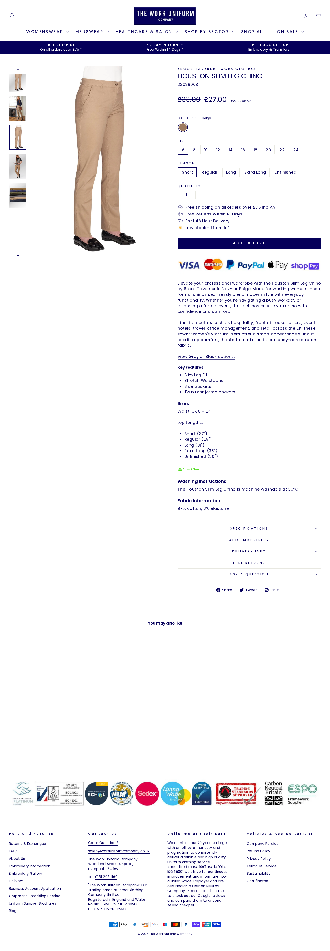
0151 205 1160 (106, 876)
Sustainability (259, 873)
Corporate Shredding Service (34, 896)
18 (255, 150)
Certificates (257, 881)
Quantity (189, 186)
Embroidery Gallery (25, 873)
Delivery (16, 881)
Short (187, 172)
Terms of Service (262, 866)
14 (231, 150)
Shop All (254, 31)
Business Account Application (35, 888)
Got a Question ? (103, 842)
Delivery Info (249, 551)
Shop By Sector (208, 31)
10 (206, 150)
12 (218, 150)
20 (268, 150)
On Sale (288, 31)
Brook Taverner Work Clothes (217, 68)
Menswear (90, 31)
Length (186, 163)
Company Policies (262, 843)
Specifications (249, 528)
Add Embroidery (249, 540)
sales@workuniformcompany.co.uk (119, 851)
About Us (17, 858)
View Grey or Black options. (206, 356)
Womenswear (45, 31)
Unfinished (286, 172)
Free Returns (249, 563)
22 (282, 150)
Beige (182, 127)
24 (296, 150)
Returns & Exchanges (27, 843)
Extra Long (255, 172)
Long (231, 172)
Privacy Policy (259, 858)
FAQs (13, 851)
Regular (210, 172)
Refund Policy (259, 851)
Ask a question (249, 574)
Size (182, 141)
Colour (194, 118)
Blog (13, 910)
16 (243, 150)
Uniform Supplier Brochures (32, 903)
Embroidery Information (30, 866)
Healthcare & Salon (145, 31)
